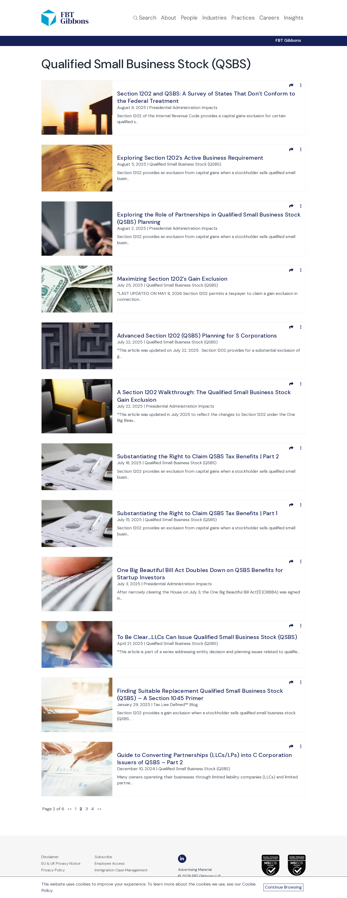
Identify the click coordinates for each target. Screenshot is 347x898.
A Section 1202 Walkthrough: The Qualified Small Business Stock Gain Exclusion (204, 395)
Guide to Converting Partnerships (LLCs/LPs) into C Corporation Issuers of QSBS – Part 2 (204, 758)
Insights (293, 17)
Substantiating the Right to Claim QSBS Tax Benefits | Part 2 (198, 456)
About (168, 17)
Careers (269, 17)
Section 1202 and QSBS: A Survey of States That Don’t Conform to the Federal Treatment (206, 97)
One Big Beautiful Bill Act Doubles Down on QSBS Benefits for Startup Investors (200, 573)
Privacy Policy (53, 870)
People (189, 17)
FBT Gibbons (288, 40)
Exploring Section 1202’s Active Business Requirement (190, 157)
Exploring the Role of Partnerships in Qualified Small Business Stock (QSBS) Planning (208, 218)
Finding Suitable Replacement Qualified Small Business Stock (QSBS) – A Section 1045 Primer (200, 694)
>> (99, 809)
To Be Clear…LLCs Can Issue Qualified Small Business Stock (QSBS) (207, 637)
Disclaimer (50, 856)
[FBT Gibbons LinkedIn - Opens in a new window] (182, 859)
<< (70, 809)
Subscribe (103, 856)
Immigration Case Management (121, 870)
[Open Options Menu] (300, 85)
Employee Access (110, 863)
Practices (243, 17)
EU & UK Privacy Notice (60, 863)
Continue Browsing (283, 887)
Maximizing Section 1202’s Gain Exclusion (172, 278)
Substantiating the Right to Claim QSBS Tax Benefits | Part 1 (197, 513)
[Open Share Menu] (291, 85)
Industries (214, 17)
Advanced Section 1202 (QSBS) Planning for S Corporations (197, 335)
